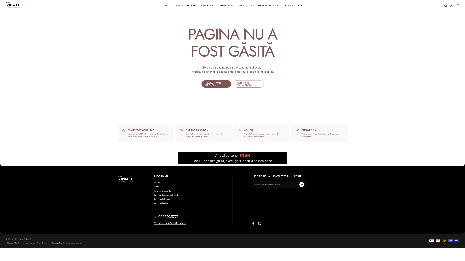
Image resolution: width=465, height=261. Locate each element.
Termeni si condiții (162, 191)
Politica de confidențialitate (166, 195)
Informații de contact (69, 243)
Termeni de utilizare (42, 243)
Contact (157, 186)
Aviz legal (79, 243)
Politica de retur (161, 203)
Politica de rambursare (29, 243)
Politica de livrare (162, 199)
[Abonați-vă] (301, 184)
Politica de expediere (56, 243)
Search (157, 182)
